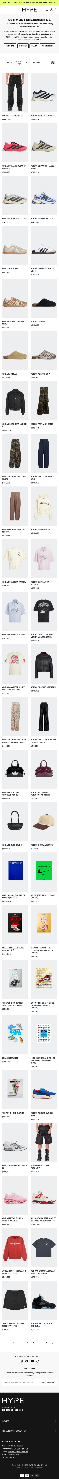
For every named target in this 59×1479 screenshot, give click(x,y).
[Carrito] (55, 10)
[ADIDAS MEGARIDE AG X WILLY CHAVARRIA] (15, 1195)
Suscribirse (48, 1382)
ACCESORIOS (47, 46)
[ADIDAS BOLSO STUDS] (15, 822)
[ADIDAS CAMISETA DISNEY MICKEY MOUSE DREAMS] (44, 611)
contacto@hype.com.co (18, 1451)
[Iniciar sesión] (51, 10)
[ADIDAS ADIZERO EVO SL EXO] (15, 195)
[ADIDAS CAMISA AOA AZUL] (15, 611)
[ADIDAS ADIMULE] (44, 298)
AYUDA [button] (5, 1420)
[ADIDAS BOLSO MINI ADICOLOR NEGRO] (15, 769)
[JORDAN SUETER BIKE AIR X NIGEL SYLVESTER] (15, 1247)
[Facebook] (26, 1361)
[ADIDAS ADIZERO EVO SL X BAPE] (44, 1090)
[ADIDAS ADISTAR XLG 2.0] (44, 195)
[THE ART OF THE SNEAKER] (15, 1090)
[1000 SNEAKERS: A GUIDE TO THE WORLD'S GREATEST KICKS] (44, 1034)
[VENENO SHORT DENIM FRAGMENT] (44, 1142)
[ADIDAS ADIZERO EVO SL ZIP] (44, 92)
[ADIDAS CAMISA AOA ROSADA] (44, 558)
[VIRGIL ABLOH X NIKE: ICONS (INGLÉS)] (44, 872)
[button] (3, 10)
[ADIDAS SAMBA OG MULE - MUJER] (44, 245)
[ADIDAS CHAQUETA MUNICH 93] (15, 400)
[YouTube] (32, 1361)
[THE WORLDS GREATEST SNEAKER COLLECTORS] (15, 979)
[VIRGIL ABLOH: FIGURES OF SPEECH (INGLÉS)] (15, 872)
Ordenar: (13, 62)
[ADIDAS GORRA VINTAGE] (44, 822)
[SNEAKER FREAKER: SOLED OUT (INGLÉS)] (15, 924)
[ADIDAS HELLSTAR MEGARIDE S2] (15, 1142)
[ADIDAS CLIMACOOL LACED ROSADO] (15, 142)
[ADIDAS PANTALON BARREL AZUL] (44, 453)
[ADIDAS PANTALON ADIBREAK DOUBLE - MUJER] (44, 716)
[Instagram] (21, 1361)
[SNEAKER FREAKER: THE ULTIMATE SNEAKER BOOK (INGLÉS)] (44, 924)
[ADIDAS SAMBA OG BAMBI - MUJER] (15, 298)
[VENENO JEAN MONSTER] (15, 92)
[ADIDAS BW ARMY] (15, 245)
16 (47, 1343)
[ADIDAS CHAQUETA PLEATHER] (44, 664)
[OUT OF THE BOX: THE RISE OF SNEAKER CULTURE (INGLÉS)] (44, 979)
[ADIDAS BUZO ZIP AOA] (44, 506)
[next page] (53, 1343)
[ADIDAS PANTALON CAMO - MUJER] (15, 453)
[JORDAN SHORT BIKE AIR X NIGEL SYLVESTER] (15, 1300)
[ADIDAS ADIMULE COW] (44, 350)
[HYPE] (13, 1400)
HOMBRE (23, 46)
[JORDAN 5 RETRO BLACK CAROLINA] (44, 1300)
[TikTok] (37, 1361)
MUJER (34, 46)
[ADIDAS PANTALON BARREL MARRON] (15, 506)
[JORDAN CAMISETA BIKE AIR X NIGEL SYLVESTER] (44, 1247)
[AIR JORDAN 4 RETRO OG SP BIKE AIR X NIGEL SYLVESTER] (44, 1195)
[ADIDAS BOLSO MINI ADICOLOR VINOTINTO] (44, 769)
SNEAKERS (10, 46)
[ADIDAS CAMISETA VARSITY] (15, 558)
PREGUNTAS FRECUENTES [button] (14, 1430)
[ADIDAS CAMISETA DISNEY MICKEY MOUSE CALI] (15, 664)
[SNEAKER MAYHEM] (15, 1034)
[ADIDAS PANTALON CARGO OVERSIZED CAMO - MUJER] (15, 716)
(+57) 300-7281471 (20, 1449)
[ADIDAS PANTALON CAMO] (44, 400)
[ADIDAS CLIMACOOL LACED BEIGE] (44, 142)
